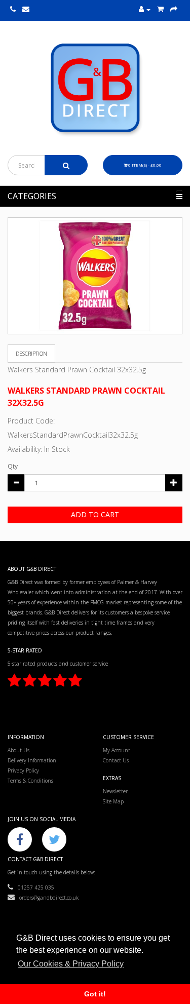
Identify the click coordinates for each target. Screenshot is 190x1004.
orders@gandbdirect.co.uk (47, 897)
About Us (18, 750)
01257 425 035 (33, 887)
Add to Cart (95, 514)
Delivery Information (32, 760)
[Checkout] (173, 9)
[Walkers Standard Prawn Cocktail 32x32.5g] (95, 275)
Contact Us (116, 760)
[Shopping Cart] (160, 9)
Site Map (113, 801)
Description (31, 353)
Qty (13, 466)
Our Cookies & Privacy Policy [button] (71, 963)
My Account (116, 750)
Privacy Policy (23, 770)
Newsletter (115, 791)
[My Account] (144, 9)
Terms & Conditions (30, 780)
